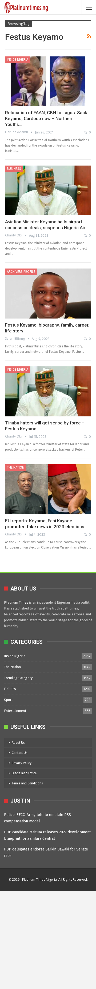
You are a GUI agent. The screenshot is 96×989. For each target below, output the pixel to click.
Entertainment (15, 711)
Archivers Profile (21, 272)
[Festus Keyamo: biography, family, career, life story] (48, 294)
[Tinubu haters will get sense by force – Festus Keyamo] (48, 391)
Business (14, 169)
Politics (10, 689)
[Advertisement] (48, 939)
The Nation (15, 467)
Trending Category (18, 678)
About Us (18, 743)
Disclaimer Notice (24, 773)
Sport (8, 700)
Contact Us (19, 753)
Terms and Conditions (27, 783)
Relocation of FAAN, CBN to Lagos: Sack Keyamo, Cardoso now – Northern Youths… (46, 118)
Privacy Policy (21, 763)
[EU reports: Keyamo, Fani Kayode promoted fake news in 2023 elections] (48, 489)
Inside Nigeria (17, 60)
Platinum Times (16, 602)
